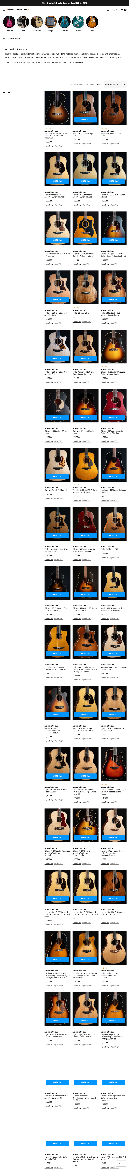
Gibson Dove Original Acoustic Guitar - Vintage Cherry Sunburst (113, 1097)
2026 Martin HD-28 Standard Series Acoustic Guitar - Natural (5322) (57, 914)
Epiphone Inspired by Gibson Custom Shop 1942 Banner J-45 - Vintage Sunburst (113, 1036)
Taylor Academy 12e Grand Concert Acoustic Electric (83, 373)
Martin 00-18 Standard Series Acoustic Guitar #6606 (56, 1096)
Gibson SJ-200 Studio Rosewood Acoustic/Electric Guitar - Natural (57, 853)
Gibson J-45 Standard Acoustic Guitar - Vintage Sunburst (113, 373)
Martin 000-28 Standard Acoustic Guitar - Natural (82, 196)
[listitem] (9, 24)
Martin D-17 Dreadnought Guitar (83, 134)
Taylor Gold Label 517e (110, 549)
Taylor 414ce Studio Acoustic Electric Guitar (56, 790)
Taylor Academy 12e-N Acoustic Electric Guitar (113, 729)
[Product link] (57, 108)
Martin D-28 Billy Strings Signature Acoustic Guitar (83, 729)
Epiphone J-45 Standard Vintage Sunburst (113, 491)
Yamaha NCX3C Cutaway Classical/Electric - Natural (55, 668)
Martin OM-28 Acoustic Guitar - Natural (113, 196)
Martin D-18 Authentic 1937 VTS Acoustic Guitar (113, 1158)
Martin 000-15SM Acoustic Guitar (111, 134)
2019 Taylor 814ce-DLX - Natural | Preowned (57, 255)
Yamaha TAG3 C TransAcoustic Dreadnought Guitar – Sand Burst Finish (85, 975)
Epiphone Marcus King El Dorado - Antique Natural (83, 255)
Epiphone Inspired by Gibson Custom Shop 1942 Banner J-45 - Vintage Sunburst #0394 (57, 975)
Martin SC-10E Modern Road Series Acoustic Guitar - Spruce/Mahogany (112, 853)
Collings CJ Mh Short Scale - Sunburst (84, 432)
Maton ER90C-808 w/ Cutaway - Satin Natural (113, 668)
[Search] (108, 9)
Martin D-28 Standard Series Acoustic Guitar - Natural (112, 609)
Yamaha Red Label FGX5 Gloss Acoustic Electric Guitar (85, 491)
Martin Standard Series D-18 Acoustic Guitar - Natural (56, 196)
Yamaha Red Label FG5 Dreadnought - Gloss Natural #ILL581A (84, 1097)
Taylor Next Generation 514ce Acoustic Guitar (56, 314)
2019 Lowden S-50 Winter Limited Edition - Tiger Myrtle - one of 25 (85, 791)
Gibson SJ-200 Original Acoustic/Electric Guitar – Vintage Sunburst (82, 853)
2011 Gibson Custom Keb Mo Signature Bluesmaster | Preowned (56, 135)
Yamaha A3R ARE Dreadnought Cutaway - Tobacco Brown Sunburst (113, 791)
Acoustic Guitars (51, 131)
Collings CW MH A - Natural (56, 490)
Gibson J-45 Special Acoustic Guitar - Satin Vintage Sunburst (113, 255)
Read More (78, 62)
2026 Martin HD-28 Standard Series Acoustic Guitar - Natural (85, 913)
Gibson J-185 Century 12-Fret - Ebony (57, 432)
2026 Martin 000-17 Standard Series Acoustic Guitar (112, 913)
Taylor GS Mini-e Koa (81, 313)
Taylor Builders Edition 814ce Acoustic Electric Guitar (56, 1035)
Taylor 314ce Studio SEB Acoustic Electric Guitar (110, 314)
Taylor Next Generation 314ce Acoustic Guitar (56, 373)
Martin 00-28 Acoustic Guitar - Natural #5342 (57, 1158)
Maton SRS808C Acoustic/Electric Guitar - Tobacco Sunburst (54, 730)
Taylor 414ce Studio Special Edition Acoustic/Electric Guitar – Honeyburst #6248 (85, 669)
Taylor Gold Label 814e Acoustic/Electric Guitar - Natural (110, 975)
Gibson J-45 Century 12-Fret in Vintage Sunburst (85, 609)
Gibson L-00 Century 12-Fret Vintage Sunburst (56, 609)
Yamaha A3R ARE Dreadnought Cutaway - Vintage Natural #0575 (85, 1159)
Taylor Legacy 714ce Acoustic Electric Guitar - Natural (84, 1035)
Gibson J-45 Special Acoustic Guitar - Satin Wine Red (112, 432)
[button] (4, 10)
